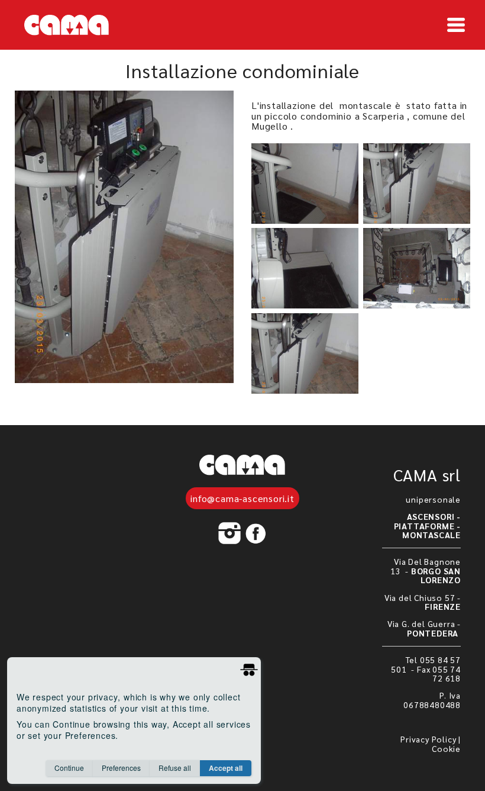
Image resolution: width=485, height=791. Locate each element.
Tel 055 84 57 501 (426, 664)
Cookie (446, 748)
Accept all (225, 768)
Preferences (121, 768)
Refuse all (175, 768)
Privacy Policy (428, 739)
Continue (69, 768)
